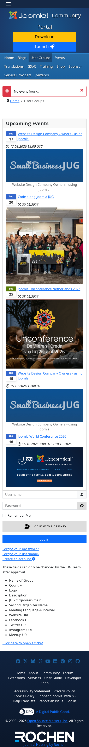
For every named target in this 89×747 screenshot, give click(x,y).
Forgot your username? (20, 554)
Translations (14, 66)
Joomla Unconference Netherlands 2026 (49, 289)
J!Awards (42, 75)
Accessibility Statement (32, 691)
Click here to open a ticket (22, 643)
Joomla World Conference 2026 (42, 436)
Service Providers (17, 75)
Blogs (22, 57)
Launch (42, 46)
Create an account (17, 559)
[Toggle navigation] (8, 4)
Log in (44, 539)
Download (44, 36)
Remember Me (19, 515)
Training (46, 66)
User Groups (40, 57)
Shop (61, 66)
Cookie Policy (24, 696)
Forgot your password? (20, 549)
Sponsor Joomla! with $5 (57, 696)
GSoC (32, 66)
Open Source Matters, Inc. (47, 721)
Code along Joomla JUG (36, 196)
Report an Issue (51, 701)
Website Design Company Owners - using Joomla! (50, 136)
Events (59, 57)
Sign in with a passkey (48, 526)
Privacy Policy (64, 691)
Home (9, 57)
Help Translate (24, 701)
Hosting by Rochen (45, 744)
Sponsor (75, 66)
